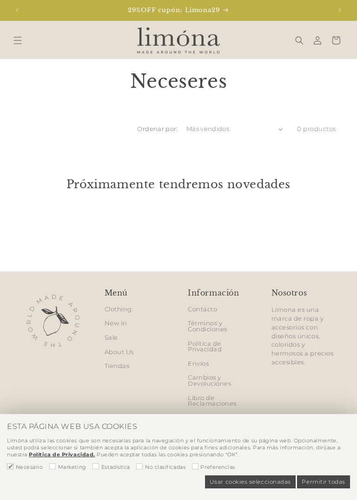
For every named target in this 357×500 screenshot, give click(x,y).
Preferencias (217, 467)
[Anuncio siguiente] (340, 10)
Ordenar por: (157, 128)
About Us (119, 352)
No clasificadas (165, 467)
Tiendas (117, 365)
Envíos (198, 363)
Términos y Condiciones (207, 326)
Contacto (202, 310)
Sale (111, 337)
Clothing (118, 310)
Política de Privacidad (205, 346)
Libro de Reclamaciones (212, 401)
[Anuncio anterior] (17, 10)
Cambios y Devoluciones (209, 380)
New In (116, 323)
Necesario (29, 467)
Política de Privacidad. (62, 454)
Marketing (72, 467)
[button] (17, 40)
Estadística (115, 467)
